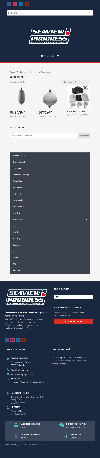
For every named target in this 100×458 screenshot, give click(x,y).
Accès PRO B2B (73, 321)
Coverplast (18, 181)
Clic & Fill (17, 168)
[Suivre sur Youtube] (27, 4)
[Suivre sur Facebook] (9, 4)
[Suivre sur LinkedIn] (21, 4)
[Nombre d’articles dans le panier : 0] (12, 144)
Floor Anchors (19, 200)
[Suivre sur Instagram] (15, 4)
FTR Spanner (18, 206)
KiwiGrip (16, 213)
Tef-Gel (16, 270)
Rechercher (84, 135)
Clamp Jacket (19, 162)
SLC (14, 251)
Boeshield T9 (18, 155)
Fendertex (17, 187)
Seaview (50, 245)
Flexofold (50, 194)
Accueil (12, 72)
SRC (14, 264)
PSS (14, 226)
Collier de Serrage (21, 174)
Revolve (16, 232)
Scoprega (17, 238)
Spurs (15, 257)
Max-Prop (50, 219)
